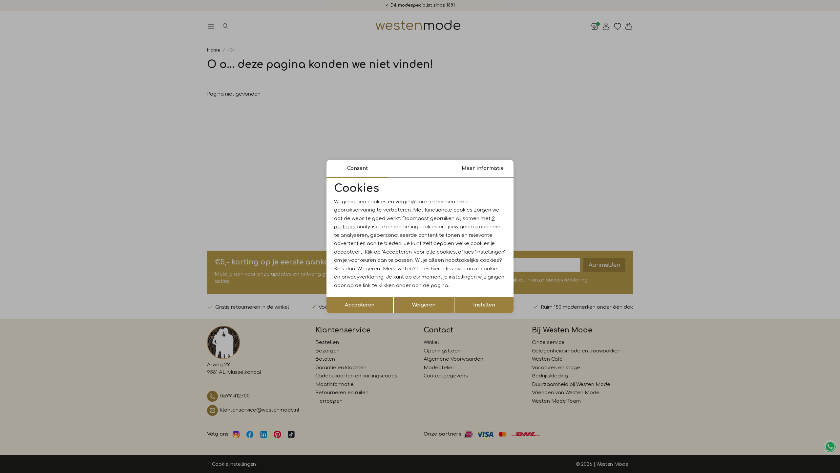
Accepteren (359, 305)
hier (435, 269)
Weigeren (423, 305)
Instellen (484, 305)
